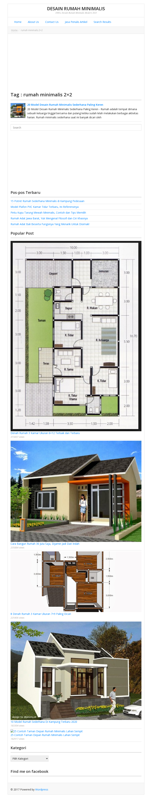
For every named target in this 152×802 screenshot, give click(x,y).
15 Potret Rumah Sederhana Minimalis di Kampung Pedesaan (47, 201)
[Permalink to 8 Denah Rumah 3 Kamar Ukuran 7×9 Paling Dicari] (76, 581)
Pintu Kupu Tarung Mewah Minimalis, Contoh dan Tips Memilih (48, 212)
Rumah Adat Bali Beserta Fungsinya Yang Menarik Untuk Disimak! (50, 224)
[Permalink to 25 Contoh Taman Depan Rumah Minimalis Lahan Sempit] (76, 731)
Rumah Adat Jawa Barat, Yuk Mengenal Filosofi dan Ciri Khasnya (49, 218)
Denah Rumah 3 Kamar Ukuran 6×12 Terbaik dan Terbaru (45, 433)
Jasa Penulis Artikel (75, 22)
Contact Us (51, 22)
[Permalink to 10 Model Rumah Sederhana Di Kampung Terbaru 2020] (76, 671)
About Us (33, 22)
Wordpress (41, 789)
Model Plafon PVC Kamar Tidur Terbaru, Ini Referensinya (45, 207)
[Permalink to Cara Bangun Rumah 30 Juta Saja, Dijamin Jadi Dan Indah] (76, 491)
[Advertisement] (76, 63)
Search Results (102, 22)
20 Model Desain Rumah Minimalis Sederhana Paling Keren (65, 104)
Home (17, 22)
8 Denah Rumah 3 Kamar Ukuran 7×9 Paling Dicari (41, 614)
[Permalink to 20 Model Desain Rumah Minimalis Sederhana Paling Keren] (18, 110)
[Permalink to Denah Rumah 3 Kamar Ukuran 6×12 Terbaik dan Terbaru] (76, 336)
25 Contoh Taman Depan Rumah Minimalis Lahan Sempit (45, 735)
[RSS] (139, 789)
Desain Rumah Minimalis (76, 8)
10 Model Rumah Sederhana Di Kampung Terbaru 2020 (44, 721)
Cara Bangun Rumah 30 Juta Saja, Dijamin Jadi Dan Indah (45, 543)
